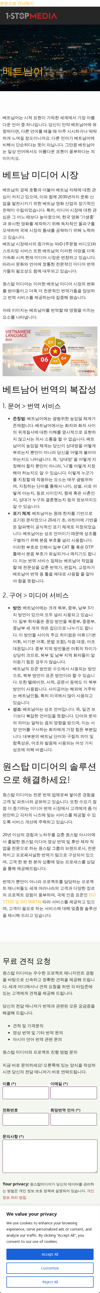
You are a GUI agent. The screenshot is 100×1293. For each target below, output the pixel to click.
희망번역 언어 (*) (66, 1109)
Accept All (50, 1254)
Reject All (50, 1281)
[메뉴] (92, 16)
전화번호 (10, 1109)
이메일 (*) (59, 1083)
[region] (50, 1249)
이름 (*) (9, 1083)
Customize (50, 1268)
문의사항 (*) (13, 1136)
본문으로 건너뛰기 (17, 3)
